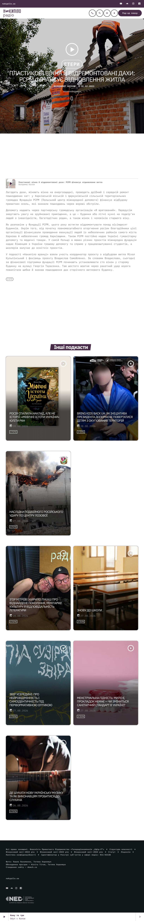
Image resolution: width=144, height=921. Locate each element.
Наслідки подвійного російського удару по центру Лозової (36, 513)
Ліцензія (125, 852)
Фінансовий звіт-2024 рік (88, 852)
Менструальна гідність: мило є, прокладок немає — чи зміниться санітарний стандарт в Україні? (103, 701)
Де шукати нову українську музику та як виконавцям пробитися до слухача (36, 796)
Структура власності (121, 849)
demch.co (32, 867)
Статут (111, 852)
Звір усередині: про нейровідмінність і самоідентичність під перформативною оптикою (30, 699)
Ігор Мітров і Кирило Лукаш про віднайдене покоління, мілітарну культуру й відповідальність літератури (35, 604)
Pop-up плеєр (130, 13)
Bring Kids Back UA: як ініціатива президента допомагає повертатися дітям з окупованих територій (105, 417)
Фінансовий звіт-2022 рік (20, 852)
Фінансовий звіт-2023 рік (54, 852)
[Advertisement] (72, 156)
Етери (72, 64)
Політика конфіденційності (21, 855)
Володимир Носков (63, 86)
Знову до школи (89, 610)
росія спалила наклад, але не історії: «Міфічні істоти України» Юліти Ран (34, 417)
